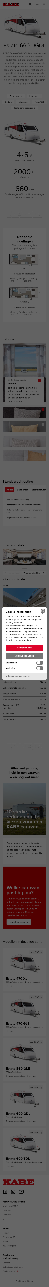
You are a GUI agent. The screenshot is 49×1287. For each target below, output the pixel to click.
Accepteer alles (24, 647)
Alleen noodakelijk (24, 656)
